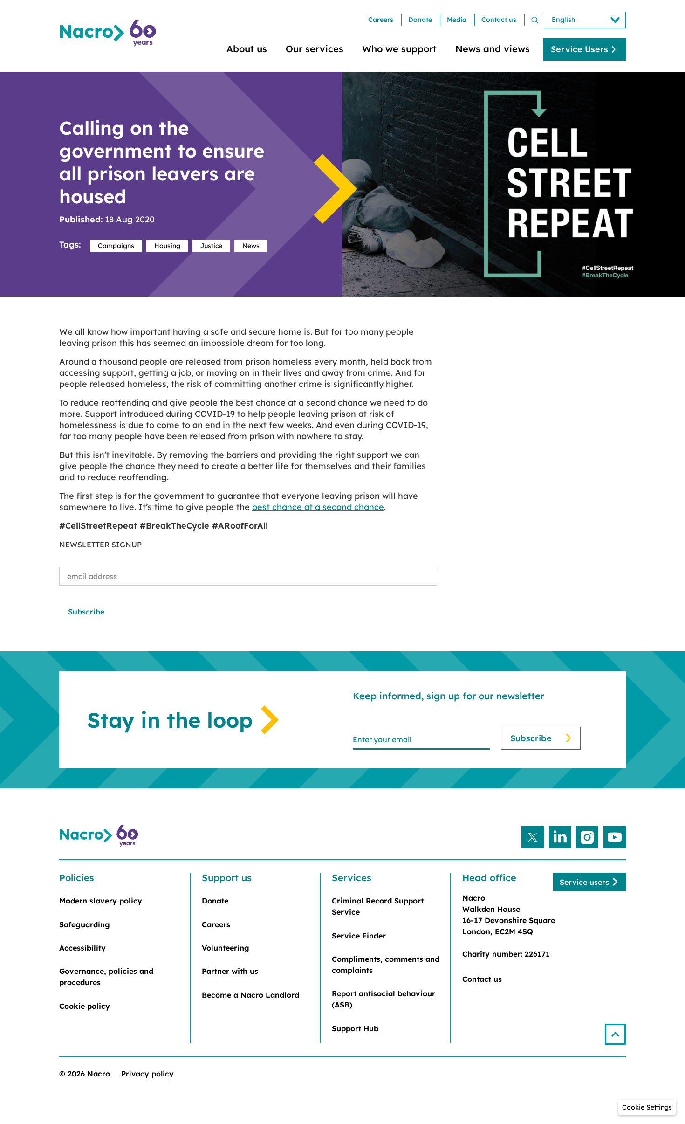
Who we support (399, 49)
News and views (492, 49)
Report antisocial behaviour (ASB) (383, 999)
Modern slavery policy (100, 900)
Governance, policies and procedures (106, 976)
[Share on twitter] (532, 837)
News (251, 245)
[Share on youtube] (614, 837)
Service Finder (359, 935)
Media (456, 19)
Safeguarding (84, 924)
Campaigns (116, 245)
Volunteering (225, 947)
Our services (314, 49)
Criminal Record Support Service (378, 906)
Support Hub (355, 1028)
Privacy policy (147, 1073)
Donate (420, 19)
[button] (615, 1034)
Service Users (579, 49)
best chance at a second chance (318, 507)
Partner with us (230, 971)
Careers (380, 19)
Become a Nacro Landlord (250, 995)
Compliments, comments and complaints (385, 964)
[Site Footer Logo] (100, 836)
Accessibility (82, 947)
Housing (167, 245)
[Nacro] (109, 33)
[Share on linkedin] (560, 837)
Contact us (498, 19)
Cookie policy (84, 1006)
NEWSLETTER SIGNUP (100, 544)
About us (246, 49)
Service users (584, 882)
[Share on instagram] (587, 837)
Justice (211, 245)
